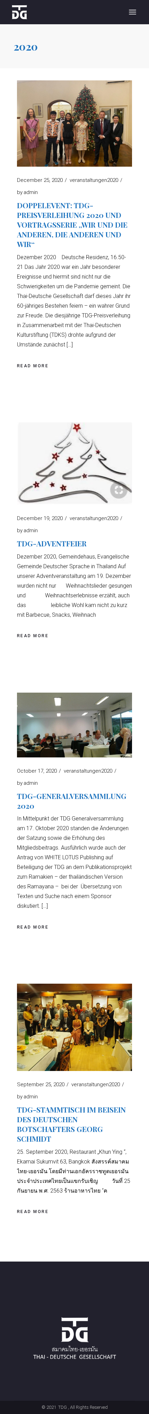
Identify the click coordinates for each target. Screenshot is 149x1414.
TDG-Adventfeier (52, 543)
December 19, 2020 (40, 518)
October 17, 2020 (37, 771)
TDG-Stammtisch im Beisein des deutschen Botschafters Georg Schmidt (71, 1124)
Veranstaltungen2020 (94, 180)
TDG (62, 1407)
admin (27, 192)
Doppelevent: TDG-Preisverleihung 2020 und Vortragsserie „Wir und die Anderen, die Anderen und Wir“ (72, 224)
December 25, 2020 (40, 180)
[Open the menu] (132, 12)
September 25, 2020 (40, 1084)
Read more (33, 365)
